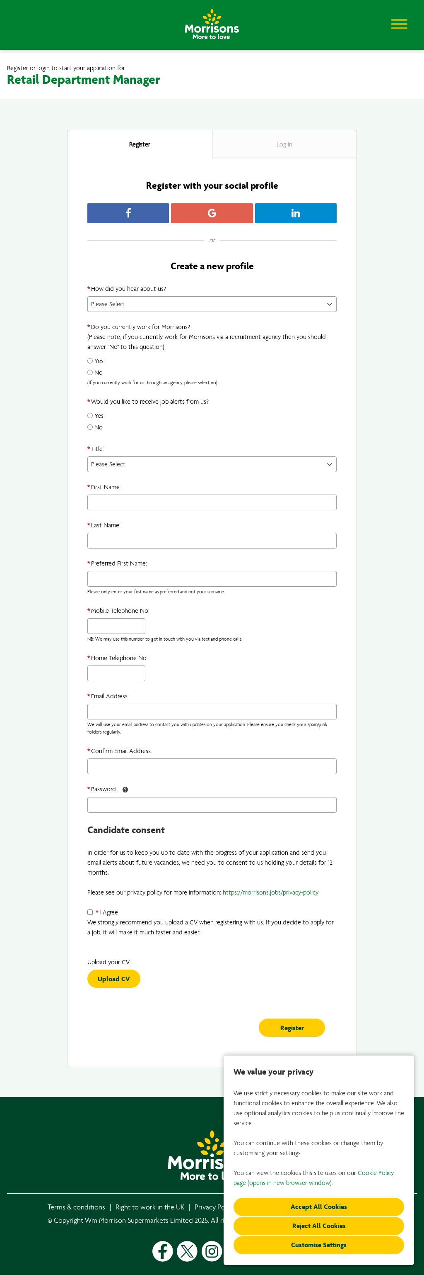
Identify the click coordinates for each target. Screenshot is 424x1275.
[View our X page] (187, 1251)
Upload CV (114, 979)
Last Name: (103, 525)
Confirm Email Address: (119, 751)
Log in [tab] (284, 144)
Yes (99, 361)
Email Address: (108, 696)
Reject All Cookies (319, 1225)
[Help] (125, 789)
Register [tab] (139, 144)
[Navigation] (399, 24)
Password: (102, 789)
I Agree (107, 912)
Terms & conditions (76, 1207)
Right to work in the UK (150, 1207)
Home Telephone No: (117, 658)
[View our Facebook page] (162, 1251)
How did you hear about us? (126, 289)
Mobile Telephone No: (118, 611)
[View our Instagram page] (212, 1251)
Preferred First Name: (117, 563)
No (98, 372)
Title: (95, 449)
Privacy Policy (215, 1207)
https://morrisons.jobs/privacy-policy (270, 892)
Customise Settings (319, 1245)
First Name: (104, 487)
